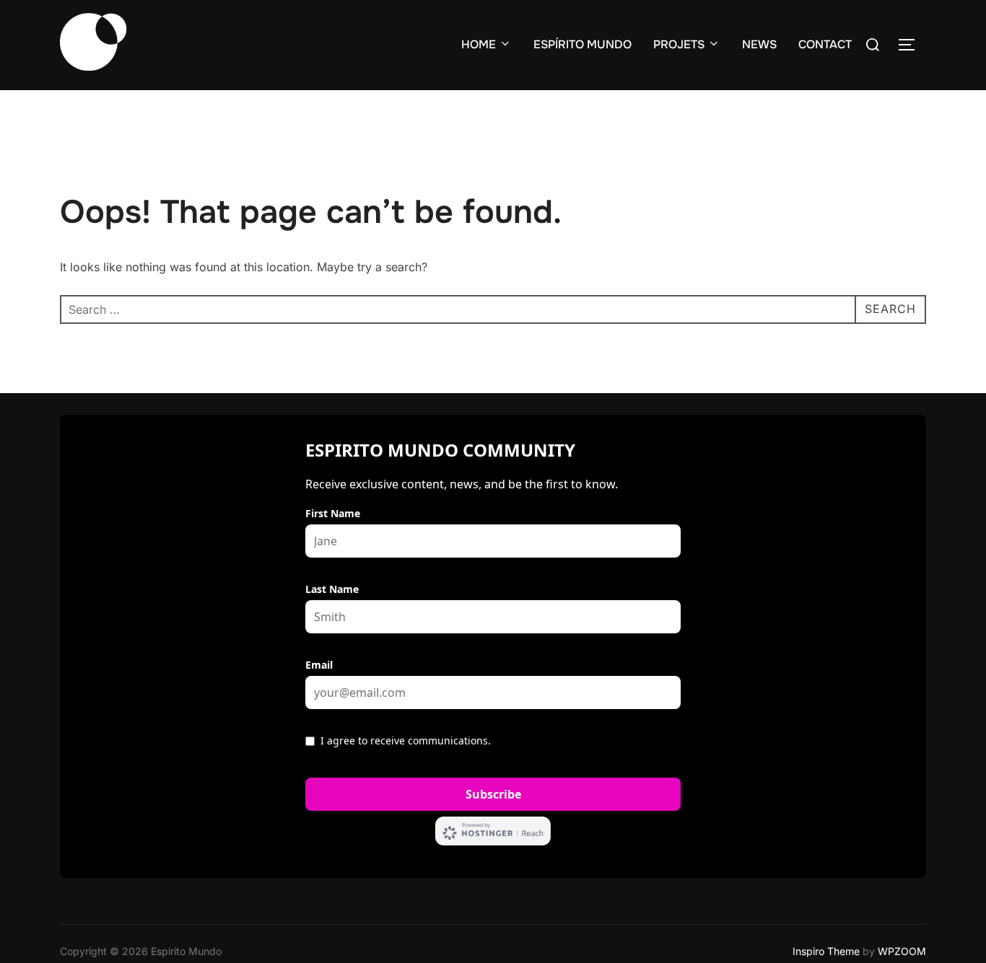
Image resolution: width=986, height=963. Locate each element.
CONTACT (825, 44)
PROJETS (678, 44)
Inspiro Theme (826, 951)
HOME (478, 44)
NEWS (759, 44)
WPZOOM (902, 951)
